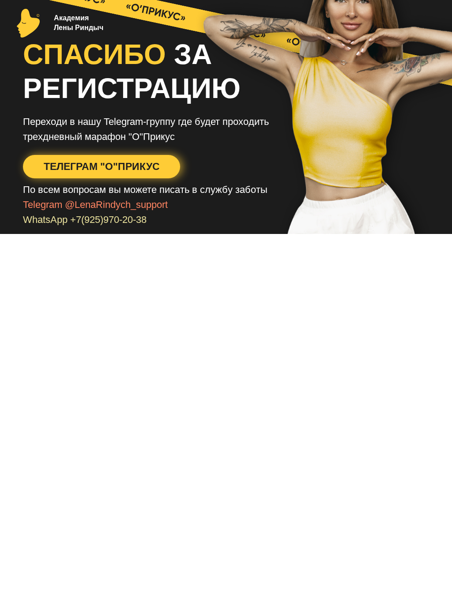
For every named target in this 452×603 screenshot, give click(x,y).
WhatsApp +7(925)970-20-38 (85, 219)
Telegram (42, 204)
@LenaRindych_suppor (115, 204)
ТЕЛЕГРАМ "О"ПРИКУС (102, 166)
